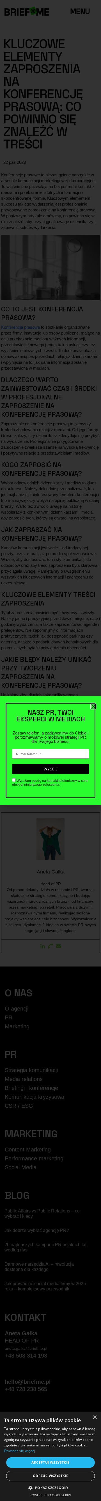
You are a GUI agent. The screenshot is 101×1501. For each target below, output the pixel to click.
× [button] (95, 1417)
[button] (50, 1488)
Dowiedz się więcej (19, 1450)
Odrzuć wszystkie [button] (50, 1475)
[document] (50, 750)
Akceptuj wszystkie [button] (50, 1462)
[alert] (50, 1456)
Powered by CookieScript (51, 1495)
